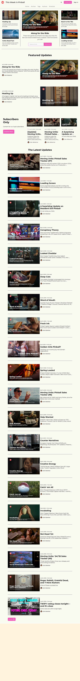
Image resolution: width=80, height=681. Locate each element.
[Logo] (2, 2)
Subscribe (47, 44)
